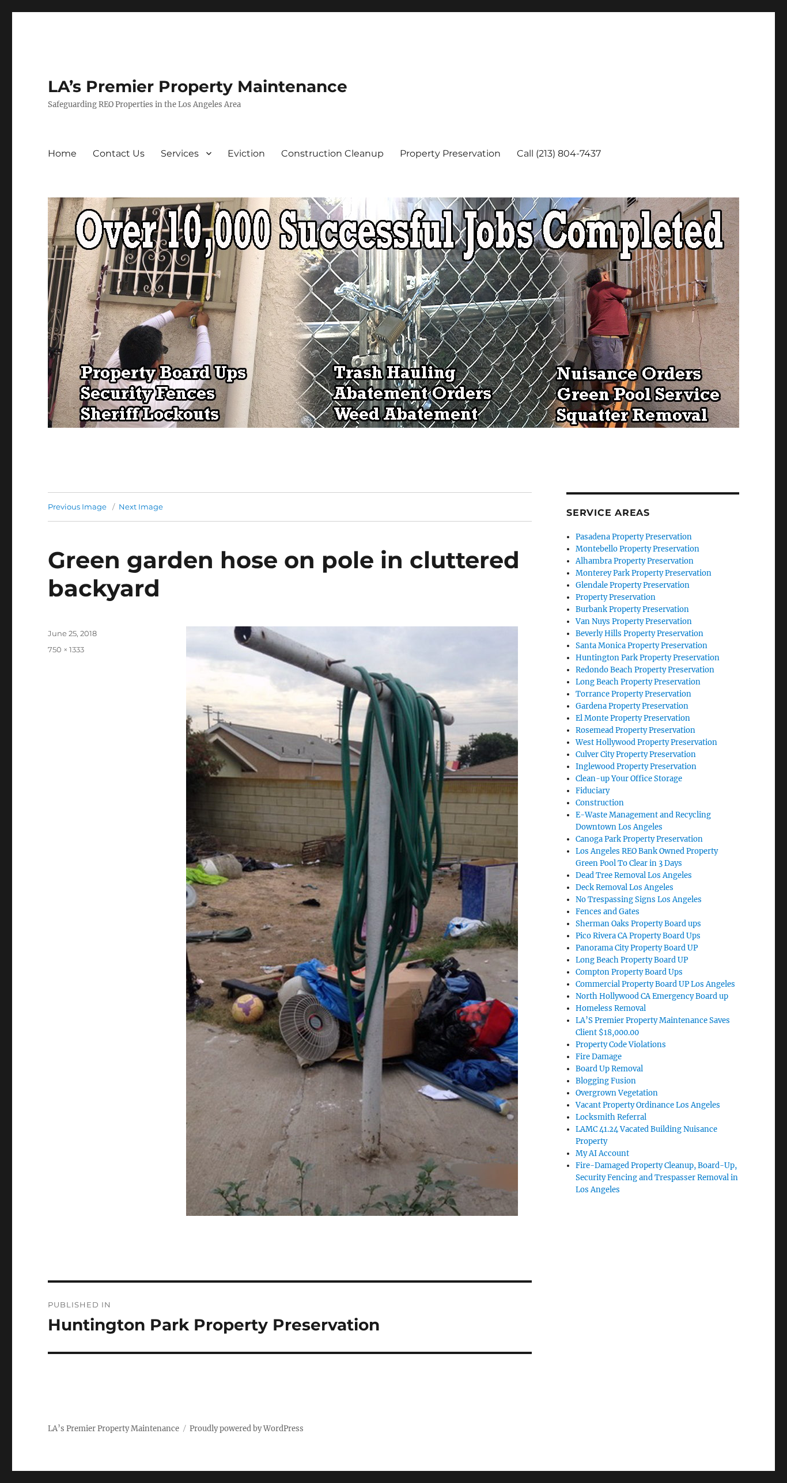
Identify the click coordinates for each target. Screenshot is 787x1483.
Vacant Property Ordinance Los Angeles (648, 1105)
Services (180, 153)
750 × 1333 (66, 649)
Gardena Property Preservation (632, 706)
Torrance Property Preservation (633, 694)
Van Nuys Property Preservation (634, 621)
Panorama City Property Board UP (637, 948)
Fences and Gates (608, 912)
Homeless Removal (611, 1008)
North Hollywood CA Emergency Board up (652, 996)
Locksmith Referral (611, 1117)
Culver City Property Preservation (636, 754)
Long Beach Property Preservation (638, 682)
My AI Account (602, 1153)
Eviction (246, 153)
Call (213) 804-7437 (559, 153)
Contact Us (119, 153)
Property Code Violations (621, 1044)
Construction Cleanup (332, 153)
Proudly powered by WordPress (247, 1428)
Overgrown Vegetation (617, 1093)
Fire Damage (599, 1057)
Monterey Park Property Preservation (644, 573)
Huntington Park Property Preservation (648, 658)
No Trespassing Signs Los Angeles (639, 899)
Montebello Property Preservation (637, 549)
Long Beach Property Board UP (632, 960)
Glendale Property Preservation (633, 585)
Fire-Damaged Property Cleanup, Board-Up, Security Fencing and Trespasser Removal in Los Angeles (657, 1178)
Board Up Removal (609, 1069)
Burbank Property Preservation (632, 609)
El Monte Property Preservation (633, 718)
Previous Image (77, 506)
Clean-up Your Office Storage (629, 779)
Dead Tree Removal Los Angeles (634, 875)
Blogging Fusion (606, 1081)
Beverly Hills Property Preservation (639, 633)
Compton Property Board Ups (629, 972)
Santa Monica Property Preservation (641, 646)
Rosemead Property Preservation (635, 730)
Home (62, 153)
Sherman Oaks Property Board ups (638, 924)
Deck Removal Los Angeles (625, 887)
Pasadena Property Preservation (634, 537)
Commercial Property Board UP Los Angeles (655, 984)
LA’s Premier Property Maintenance (197, 86)
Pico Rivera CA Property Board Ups (638, 936)
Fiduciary (593, 791)
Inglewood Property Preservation (636, 766)
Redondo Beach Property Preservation (645, 670)
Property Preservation (450, 153)
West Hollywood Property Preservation (646, 742)
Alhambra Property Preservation (635, 561)
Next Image (141, 506)
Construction (600, 803)
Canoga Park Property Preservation (639, 839)
